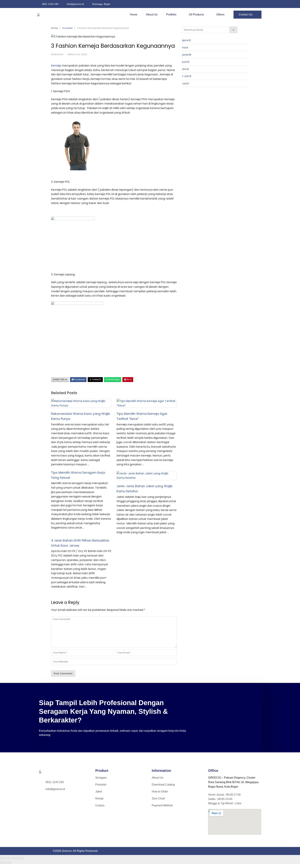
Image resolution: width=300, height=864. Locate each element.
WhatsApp (113, 379)
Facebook (79, 379)
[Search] (234, 29)
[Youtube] (54, 800)
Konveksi (67, 28)
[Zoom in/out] (3, 858)
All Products (196, 14)
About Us (151, 14)
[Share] (15, 858)
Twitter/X (96, 379)
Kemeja (56, 66)
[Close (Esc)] (21, 858)
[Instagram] (44, 800)
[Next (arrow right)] (9, 862)
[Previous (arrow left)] (3, 862)
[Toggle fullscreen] (9, 858)
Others (220, 14)
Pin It (128, 379)
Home (133, 14)
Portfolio (171, 14)
